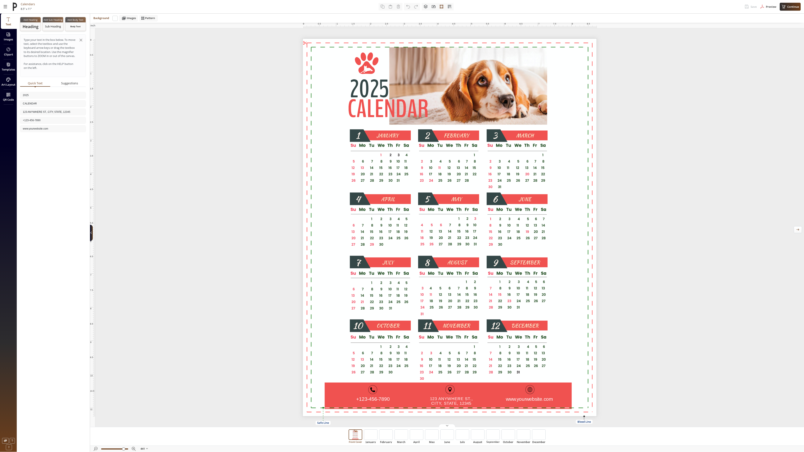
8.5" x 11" (26, 9)
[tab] (35, 83)
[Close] (81, 40)
